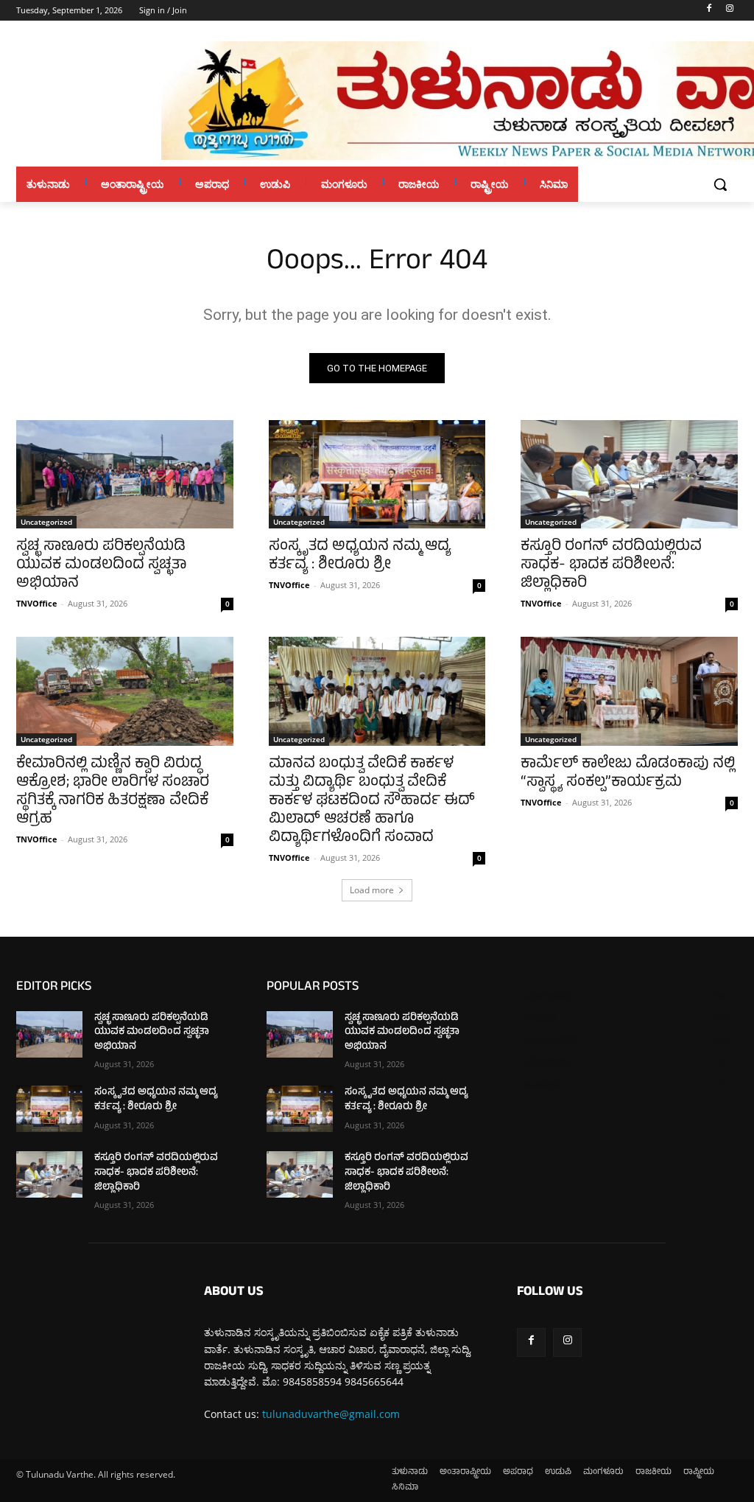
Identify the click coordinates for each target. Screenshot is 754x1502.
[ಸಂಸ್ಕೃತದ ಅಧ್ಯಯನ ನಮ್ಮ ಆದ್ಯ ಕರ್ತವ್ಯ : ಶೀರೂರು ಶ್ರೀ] (377, 474)
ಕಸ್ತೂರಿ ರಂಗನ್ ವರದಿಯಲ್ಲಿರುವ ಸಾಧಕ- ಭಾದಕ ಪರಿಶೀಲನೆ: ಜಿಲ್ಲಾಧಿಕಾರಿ (611, 565)
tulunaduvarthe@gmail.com (331, 1414)
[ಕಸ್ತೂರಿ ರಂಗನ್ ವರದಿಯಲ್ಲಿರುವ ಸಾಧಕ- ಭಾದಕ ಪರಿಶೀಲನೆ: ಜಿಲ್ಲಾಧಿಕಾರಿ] (629, 474)
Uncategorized (46, 522)
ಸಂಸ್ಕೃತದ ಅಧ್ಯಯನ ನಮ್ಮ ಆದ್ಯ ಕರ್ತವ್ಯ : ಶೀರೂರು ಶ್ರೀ (360, 556)
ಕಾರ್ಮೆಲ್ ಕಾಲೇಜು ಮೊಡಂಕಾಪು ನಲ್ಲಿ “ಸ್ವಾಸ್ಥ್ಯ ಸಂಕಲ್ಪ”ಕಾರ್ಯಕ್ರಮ (628, 774)
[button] (720, 184)
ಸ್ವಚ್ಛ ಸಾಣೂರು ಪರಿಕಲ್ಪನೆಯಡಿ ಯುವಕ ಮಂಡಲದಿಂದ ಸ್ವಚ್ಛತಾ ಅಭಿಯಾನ (101, 565)
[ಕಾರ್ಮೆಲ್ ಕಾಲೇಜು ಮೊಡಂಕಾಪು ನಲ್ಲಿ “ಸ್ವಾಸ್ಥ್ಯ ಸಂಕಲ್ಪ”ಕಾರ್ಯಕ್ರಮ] (629, 691)
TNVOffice (36, 603)
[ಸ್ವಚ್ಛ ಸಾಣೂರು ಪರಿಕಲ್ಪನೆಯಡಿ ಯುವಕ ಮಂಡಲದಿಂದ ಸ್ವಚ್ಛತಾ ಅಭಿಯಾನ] (124, 474)
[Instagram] (729, 10)
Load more (372, 890)
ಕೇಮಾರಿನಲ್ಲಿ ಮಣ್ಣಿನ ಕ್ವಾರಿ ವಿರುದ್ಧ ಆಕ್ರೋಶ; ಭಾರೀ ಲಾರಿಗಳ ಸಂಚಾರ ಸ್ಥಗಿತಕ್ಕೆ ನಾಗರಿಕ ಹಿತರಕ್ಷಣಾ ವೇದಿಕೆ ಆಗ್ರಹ (112, 792)
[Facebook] (708, 10)
